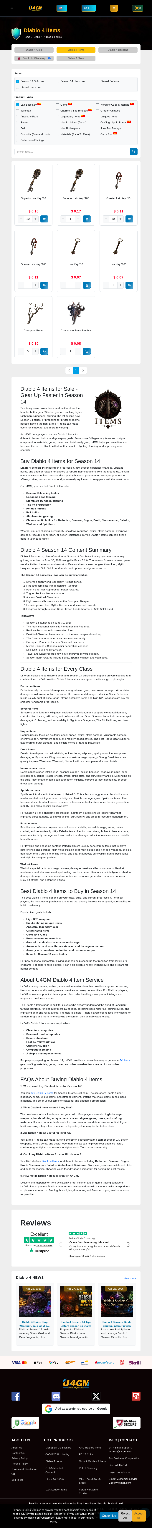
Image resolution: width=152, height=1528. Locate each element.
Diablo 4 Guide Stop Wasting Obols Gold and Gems (34, 1324)
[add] (35, 218)
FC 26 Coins (86, 1454)
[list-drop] (12, 8)
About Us (16, 1447)
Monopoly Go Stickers (58, 1447)
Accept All (138, 1515)
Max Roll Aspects (70, 128)
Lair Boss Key (29, 104)
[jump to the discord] (56, 1396)
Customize (109, 1515)
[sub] (21, 218)
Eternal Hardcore (31, 87)
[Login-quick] (114, 8)
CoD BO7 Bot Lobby (57, 1454)
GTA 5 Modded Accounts (54, 1470)
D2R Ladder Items (56, 1489)
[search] (134, 151)
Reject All (125, 1515)
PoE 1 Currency (88, 1468)
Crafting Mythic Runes (113, 122)
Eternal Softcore (109, 81)
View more (130, 1278)
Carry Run (106, 134)
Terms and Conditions (24, 1469)
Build (23, 128)
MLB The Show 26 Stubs (90, 1480)
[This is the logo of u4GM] (35, 8)
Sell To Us (17, 1479)
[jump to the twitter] (96, 1396)
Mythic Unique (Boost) (73, 122)
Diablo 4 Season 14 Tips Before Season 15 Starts (76, 1324)
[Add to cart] (44, 218)
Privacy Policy (19, 1458)
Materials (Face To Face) (75, 134)
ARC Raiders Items (90, 1447)
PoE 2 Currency (54, 1478)
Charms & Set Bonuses (74, 110)
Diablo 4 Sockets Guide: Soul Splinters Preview (117, 1324)
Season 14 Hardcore (72, 81)
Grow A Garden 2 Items (92, 1461)
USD (87, 8)
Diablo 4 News (75, 58)
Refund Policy (19, 1463)
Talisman (26, 110)
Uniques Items (108, 116)
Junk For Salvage (110, 128)
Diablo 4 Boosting (118, 49)
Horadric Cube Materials (114, 104)
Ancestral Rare (29, 116)
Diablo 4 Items (75, 49)
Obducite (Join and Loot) (35, 134)
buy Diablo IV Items (42, 1092)
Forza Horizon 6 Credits (88, 1491)
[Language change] (62, 8)
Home (27, 37)
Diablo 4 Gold (34, 49)
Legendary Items (70, 116)
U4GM (123, 1465)
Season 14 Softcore (32, 81)
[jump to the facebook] (15, 1396)
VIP (13, 1474)
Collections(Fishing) (32, 140)
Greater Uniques (110, 110)
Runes (24, 122)
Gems (63, 104)
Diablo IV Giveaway (34, 58)
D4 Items (125, 1060)
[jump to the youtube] (136, 1396)
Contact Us (17, 1452)
